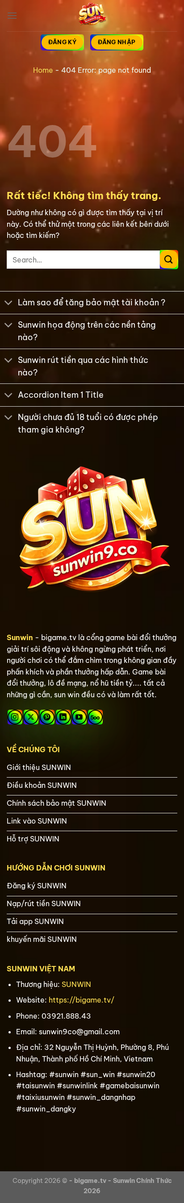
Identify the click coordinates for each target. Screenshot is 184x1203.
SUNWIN (76, 984)
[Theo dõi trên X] (31, 717)
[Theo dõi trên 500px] (95, 717)
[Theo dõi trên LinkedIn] (63, 717)
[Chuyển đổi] (8, 303)
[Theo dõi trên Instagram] (15, 717)
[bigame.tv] (92, 15)
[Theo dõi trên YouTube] (79, 717)
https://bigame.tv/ (81, 999)
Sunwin (20, 637)
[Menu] (12, 15)
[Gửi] (168, 259)
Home (43, 70)
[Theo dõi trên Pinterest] (47, 717)
